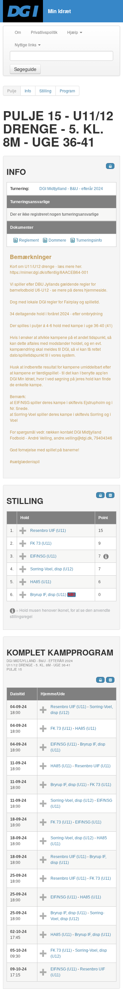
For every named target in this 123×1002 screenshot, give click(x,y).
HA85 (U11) (40, 582)
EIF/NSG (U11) (43, 556)
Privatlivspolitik (44, 32)
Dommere (57, 240)
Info (28, 90)
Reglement (29, 240)
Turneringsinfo (89, 240)
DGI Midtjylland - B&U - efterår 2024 (71, 188)
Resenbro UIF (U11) (48, 530)
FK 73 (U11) (40, 543)
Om (18, 32)
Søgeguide (25, 69)
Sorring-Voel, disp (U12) (51, 569)
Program (67, 90)
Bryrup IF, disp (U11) (48, 594)
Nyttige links (26, 44)
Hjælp (73, 32)
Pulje (11, 90)
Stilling (45, 90)
